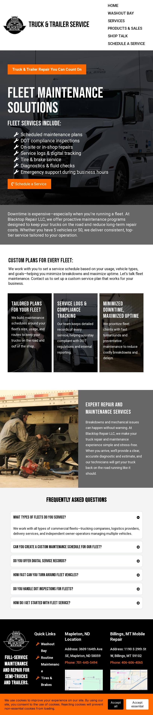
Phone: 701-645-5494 (81, 662)
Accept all (116, 704)
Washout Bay (121, 13)
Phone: (115, 662)
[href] (84, 680)
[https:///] (16, 641)
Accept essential (137, 704)
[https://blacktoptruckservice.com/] (46, 24)
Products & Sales (125, 28)
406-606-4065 (132, 662)
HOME (113, 5)
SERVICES (116, 21)
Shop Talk (118, 36)
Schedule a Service (126, 43)
